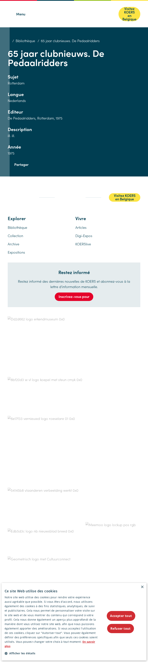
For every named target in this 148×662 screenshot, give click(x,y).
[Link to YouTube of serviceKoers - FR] (20, 199)
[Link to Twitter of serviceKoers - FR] (16, 194)
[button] (51, 653)
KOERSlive (83, 244)
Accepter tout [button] (121, 616)
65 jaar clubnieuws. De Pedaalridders (70, 40)
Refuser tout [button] (120, 628)
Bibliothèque (25, 40)
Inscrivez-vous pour (74, 296)
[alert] (74, 622)
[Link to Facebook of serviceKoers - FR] (9, 194)
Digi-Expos (83, 235)
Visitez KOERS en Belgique (129, 14)
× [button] (142, 587)
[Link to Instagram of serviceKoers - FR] (25, 194)
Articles (81, 227)
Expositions (16, 252)
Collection (15, 235)
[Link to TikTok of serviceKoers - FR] (12, 199)
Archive (13, 244)
